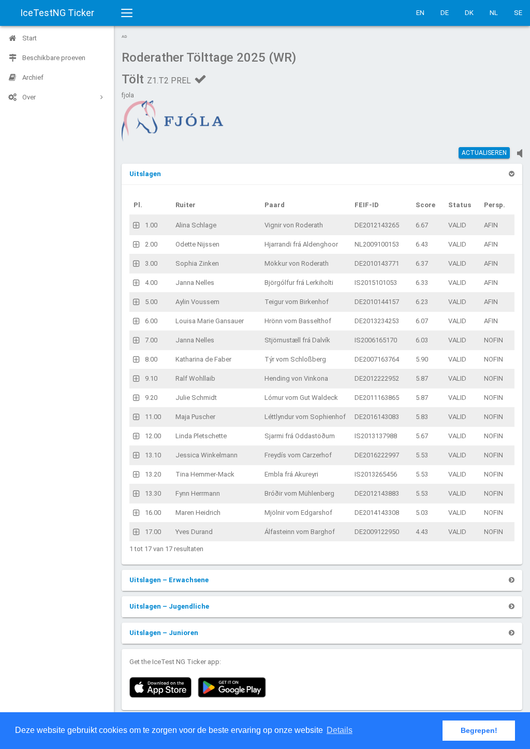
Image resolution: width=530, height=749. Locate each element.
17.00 (153, 532)
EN (420, 13)
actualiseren (484, 152)
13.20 (153, 474)
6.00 (151, 321)
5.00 (151, 302)
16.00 (153, 512)
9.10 (151, 378)
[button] (145, 174)
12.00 (153, 436)
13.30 (153, 493)
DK (469, 13)
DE (444, 13)
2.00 (151, 244)
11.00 (153, 417)
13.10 (153, 455)
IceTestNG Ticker (57, 12)
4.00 (151, 282)
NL (494, 13)
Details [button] (339, 730)
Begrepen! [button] (479, 730)
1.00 (151, 225)
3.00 (151, 263)
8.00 (151, 359)
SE (518, 13)
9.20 (151, 397)
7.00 (151, 340)
